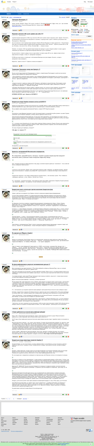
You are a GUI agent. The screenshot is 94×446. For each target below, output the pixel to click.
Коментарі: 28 (15, 260)
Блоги (59, 420)
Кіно (59, 422)
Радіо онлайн (79, 418)
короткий (63, 17)
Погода (25, 419)
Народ (13, 420)
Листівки (26, 422)
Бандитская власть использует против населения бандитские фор (32, 189)
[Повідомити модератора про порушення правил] (68, 30)
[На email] (19, 30)
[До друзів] (81, 26)
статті (78, 51)
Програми (37, 417)
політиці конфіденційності (63, 443)
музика (80, 32)
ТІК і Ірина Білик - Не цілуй (87, 87)
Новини (48, 422)
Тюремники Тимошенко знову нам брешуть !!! (81, 60)
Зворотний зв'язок (5, 431)
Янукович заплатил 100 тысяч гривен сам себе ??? (27, 33)
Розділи (14, 1)
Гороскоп (37, 419)
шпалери (88, 30)
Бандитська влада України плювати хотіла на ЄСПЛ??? (29, 101)
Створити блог (26, 13)
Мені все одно (17, 138)
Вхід (85, 1)
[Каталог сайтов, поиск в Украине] (89, 429)
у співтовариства (17, 17)
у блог (10, 17)
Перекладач (4, 420)
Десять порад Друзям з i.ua (77, 47)
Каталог (48, 417)
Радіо (2, 425)
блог (82, 29)
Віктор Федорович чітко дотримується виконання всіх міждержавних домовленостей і (33, 141)
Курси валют (61, 419)
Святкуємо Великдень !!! (76, 53)
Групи (59, 424)
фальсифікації (21, 265)
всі (7, 17)
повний (67, 17)
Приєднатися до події (17, 26)
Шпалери (14, 422)
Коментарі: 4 (15, 30)
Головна (9, 1)
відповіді (87, 32)
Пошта (2, 417)
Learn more (63, 444)
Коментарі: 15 (15, 65)
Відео (2, 422)
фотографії (78, 64)
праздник (20, 21)
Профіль (74, 18)
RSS (2, 419)
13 (82, 100)
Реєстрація (90, 1)
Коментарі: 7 (15, 394)
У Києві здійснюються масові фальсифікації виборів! (28, 312)
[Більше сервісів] (22, 30)
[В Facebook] (21, 30)
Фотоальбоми (49, 420)
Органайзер (3, 424)
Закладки (60, 417)
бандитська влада (22, 35)
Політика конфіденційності (17, 431)
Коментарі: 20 (15, 98)
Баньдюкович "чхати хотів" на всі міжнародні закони (25, 134)
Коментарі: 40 (15, 229)
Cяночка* (5, 19)
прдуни (27, 234)
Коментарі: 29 (15, 308)
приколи (74, 30)
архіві (77, 34)
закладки (81, 30)
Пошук (25, 417)
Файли (13, 424)
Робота (14, 417)
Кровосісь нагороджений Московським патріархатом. (28, 151)
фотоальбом (75, 29)
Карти (36, 422)
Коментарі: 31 (15, 336)
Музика (36, 424)
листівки (75, 32)
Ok (90, 444)
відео (87, 29)
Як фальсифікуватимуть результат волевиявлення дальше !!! (79, 42)
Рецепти (25, 424)
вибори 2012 (28, 313)
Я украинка (21, 341)
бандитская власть (22, 103)
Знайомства (37, 420)
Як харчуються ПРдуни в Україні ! (22, 233)
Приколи (26, 420)
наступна (25, 398)
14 (71, 100)
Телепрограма (49, 419)
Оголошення (15, 419)
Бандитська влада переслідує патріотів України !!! (27, 340)
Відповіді (48, 424)
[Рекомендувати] (66, 30)
